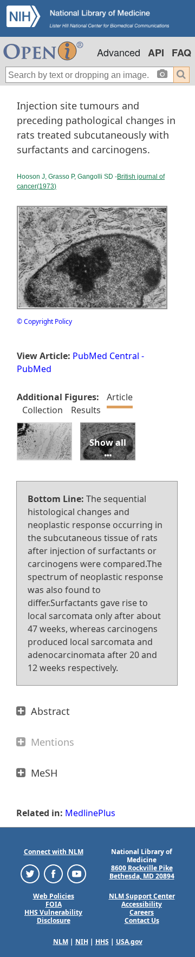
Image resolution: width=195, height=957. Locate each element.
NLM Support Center (142, 896)
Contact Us (142, 920)
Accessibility (141, 904)
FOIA (54, 904)
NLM (60, 941)
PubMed (34, 369)
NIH (81, 941)
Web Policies (53, 896)
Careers (141, 912)
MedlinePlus (90, 813)
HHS (102, 941)
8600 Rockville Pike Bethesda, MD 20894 (141, 872)
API (156, 52)
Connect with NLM (53, 851)
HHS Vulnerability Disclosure (53, 916)
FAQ (181, 52)
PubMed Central (106, 356)
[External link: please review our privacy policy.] (30, 873)
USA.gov (129, 941)
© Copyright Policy (44, 321)
